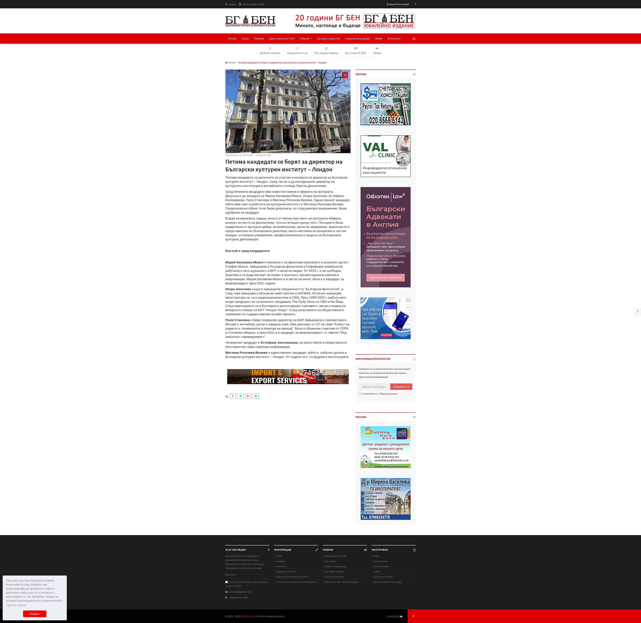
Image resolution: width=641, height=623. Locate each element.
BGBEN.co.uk (248, 616)
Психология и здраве (357, 38)
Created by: (393, 616)
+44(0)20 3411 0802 (238, 597)
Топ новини (331, 561)
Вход (376, 555)
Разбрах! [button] (35, 613)
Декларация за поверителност (292, 576)
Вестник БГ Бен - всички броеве (341, 581)
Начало (232, 38)
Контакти (281, 566)
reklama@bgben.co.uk (240, 591)
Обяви (378, 38)
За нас (245, 38)
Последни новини (334, 571)
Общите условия (388, 393)
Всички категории (334, 576)
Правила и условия (286, 571)
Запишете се (402, 386)
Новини (304, 38)
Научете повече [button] (16, 605)
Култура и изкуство (328, 38)
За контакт (394, 38)
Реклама (259, 38)
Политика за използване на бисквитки (296, 581)
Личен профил (381, 566)
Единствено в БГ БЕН (282, 38)
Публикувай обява (383, 576)
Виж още (230, 574)
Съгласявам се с (379, 393)
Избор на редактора (336, 566)
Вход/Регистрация (399, 4)
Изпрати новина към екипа (388, 581)
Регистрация (380, 561)
